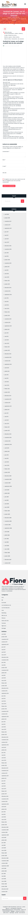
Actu (3, 597)
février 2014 (7, 312)
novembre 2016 (8, 249)
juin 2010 (7, 455)
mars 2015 (7, 277)
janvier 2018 (7, 217)
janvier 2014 (7, 315)
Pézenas (3, 618)
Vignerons (4, 625)
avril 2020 (7, 214)
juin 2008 (7, 538)
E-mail (4, 166)
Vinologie (4, 628)
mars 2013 (7, 343)
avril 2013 (7, 339)
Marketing (4, 612)
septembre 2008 (8, 528)
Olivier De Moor (7, 38)
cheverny (20, 33)
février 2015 (7, 280)
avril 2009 (7, 503)
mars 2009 (7, 507)
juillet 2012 (7, 371)
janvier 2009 (7, 514)
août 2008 (7, 531)
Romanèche (14, 38)
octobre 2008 (7, 524)
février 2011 (7, 427)
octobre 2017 (7, 224)
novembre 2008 (8, 521)
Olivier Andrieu (16, 37)
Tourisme (4, 623)
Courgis (6, 35)
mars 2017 (7, 242)
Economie (4, 602)
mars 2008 (7, 549)
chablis (16, 33)
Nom (4, 159)
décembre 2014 (8, 287)
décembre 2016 (8, 245)
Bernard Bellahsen (9, 33)
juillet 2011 (7, 409)
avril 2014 (7, 305)
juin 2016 (7, 252)
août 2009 (7, 489)
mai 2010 (6, 458)
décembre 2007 (8, 559)
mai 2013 (6, 336)
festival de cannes (12, 35)
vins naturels (21, 38)
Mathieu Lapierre (8, 37)
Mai (23, 29)
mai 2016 (6, 256)
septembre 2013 (8, 326)
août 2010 (7, 448)
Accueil (9, 17)
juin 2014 (7, 298)
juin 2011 (6, 413)
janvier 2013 (7, 350)
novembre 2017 (8, 221)
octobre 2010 (7, 441)
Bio (2, 600)
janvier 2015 (7, 284)
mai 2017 (6, 235)
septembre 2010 (8, 444)
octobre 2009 (7, 482)
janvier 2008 (7, 556)
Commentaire (6, 151)
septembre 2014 (8, 294)
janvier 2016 (7, 259)
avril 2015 (7, 273)
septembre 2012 (8, 364)
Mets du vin (4, 615)
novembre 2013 (8, 319)
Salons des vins (15, 17)
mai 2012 (6, 378)
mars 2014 (7, 308)
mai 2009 (7, 500)
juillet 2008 (7, 535)
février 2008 (7, 552)
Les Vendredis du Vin (6, 605)
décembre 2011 (8, 395)
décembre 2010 (8, 434)
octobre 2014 (7, 291)
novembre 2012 (8, 357)
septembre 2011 (8, 406)
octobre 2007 (7, 563)
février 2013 (7, 346)
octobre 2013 (7, 322)
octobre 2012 (7, 360)
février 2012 (7, 388)
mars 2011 (7, 423)
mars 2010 (7, 465)
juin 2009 (7, 496)
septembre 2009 (8, 486)
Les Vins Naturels (6, 607)
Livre (3, 610)
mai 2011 (6, 416)
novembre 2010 (8, 437)
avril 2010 (7, 462)
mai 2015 (6, 270)
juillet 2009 (7, 493)
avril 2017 (7, 238)
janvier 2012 (7, 392)
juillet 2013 (7, 329)
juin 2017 (7, 231)
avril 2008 (7, 545)
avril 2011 (7, 420)
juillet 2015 (7, 266)
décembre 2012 (8, 353)
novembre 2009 (8, 479)
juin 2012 (6, 374)
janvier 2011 (7, 430)
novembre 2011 (8, 399)
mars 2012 (7, 385)
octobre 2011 (7, 402)
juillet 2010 (7, 451)
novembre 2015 (8, 263)
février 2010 (7, 468)
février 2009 (7, 510)
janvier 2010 (7, 472)
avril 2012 (7, 381)
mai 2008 (7, 542)
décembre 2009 (8, 475)
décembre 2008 (8, 517)
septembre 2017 (8, 228)
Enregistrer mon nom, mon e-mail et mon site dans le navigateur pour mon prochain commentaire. (14, 181)
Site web (4, 172)
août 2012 (7, 367)
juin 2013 (6, 332)
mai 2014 (7, 301)
